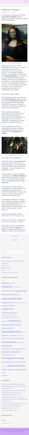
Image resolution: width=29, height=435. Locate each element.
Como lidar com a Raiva (13, 408)
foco (17, 325)
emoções (7, 309)
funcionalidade (11, 332)
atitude (7, 287)
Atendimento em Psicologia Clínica (13, 216)
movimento (9, 342)
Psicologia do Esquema (9, 355)
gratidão (5, 335)
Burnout (3, 270)
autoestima (20, 291)
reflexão (22, 362)
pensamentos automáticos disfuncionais (13, 349)
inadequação (13, 335)
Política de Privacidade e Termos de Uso (14, 432)
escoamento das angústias (9, 316)
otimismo (7, 346)
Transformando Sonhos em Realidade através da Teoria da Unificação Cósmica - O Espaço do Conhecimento (13, 393)
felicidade (15, 321)
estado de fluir (16, 318)
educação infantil (8, 306)
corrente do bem (15, 303)
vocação (4, 375)
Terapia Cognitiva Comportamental (14, 371)
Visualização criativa (6, 268)
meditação (20, 335)
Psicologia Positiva (13, 358)
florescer (7, 325)
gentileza (23, 332)
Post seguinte (14, 240)
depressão (23, 303)
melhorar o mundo (9, 339)
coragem (6, 302)
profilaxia (15, 352)
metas (20, 338)
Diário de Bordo (5, 266)
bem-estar (8, 294)
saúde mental (16, 366)
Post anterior (14, 236)
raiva (15, 362)
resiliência (4, 366)
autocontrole (7, 291)
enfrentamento (9, 313)
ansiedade (4, 12)
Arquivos (4, 420)
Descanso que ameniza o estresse (10, 273)
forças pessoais (8, 328)
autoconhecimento (17, 287)
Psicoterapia (7, 362)
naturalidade (20, 342)
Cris (2, 410)
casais (17, 295)
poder (5, 352)
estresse (5, 321)
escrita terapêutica (7, 318)
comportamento (12, 299)
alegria (5, 283)
